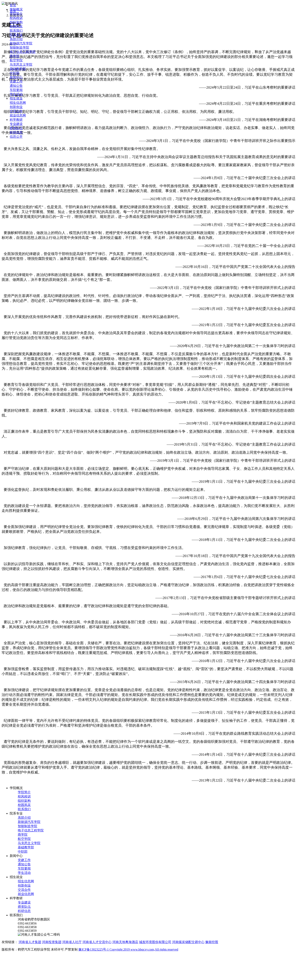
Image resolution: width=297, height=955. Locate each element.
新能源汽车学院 (21, 43)
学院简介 (16, 13)
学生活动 (16, 94)
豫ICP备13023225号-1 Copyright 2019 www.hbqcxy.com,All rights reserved (128, 949)
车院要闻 (16, 90)
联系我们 (16, 30)
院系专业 (16, 35)
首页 (13, 5)
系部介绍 (16, 39)
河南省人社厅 (72, 942)
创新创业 (16, 107)
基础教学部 (18, 68)
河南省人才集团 (30, 942)
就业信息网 (18, 115)
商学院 (14, 56)
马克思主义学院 (21, 64)
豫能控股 (211, 942)
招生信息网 (18, 102)
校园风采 (16, 26)
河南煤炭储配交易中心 (188, 942)
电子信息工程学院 (23, 52)
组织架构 (16, 22)
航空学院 (16, 60)
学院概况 (16, 9)
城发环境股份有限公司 (155, 942)
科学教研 (16, 119)
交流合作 (16, 111)
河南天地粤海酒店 (125, 942)
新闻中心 (16, 77)
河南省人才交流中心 (97, 942)
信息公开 (16, 136)
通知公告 (16, 85)
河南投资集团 (51, 942)
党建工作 (16, 81)
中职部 (14, 73)
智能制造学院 (19, 47)
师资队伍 (16, 128)
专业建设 (16, 124)
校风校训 (16, 18)
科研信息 (16, 132)
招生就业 (16, 98)
